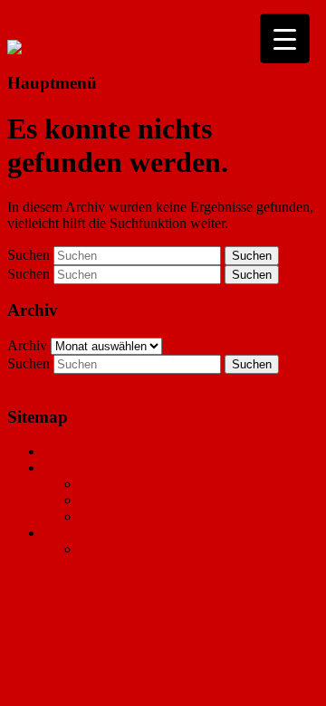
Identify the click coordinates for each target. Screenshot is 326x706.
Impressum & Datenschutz (155, 549)
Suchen (28, 254)
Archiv (27, 345)
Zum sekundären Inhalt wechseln (102, 31)
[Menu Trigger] (285, 38)
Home (61, 451)
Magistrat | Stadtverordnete (156, 500)
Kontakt (66, 532)
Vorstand (105, 483)
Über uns (69, 467)
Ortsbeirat (108, 516)
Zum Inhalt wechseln (67, 15)
